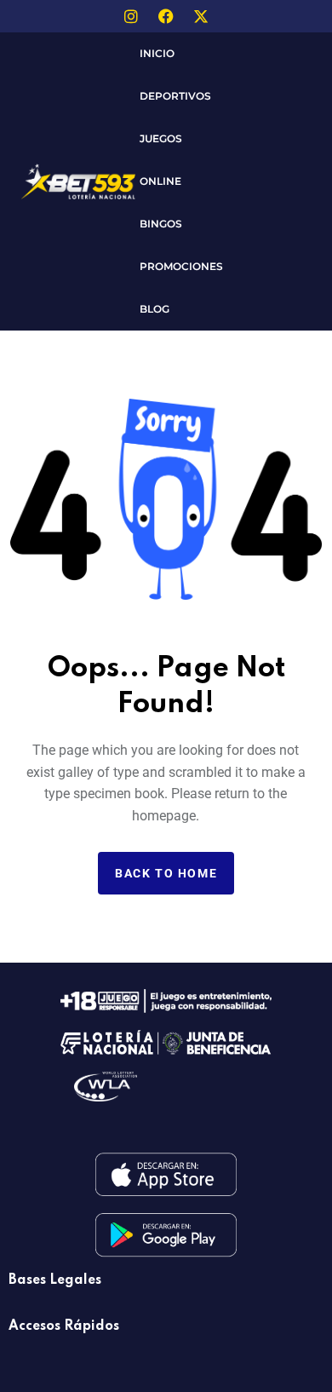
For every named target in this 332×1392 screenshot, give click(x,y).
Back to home (166, 873)
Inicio (157, 53)
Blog (154, 308)
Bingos (161, 223)
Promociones (181, 266)
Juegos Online (161, 159)
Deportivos (175, 95)
